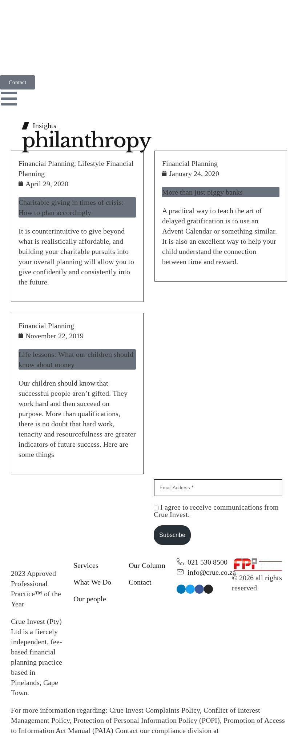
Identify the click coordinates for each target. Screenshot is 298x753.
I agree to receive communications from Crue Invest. (216, 510)
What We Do (92, 582)
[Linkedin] (181, 589)
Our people (89, 599)
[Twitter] (190, 589)
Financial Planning (46, 163)
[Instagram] (208, 589)
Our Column (147, 565)
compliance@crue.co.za (46, 741)
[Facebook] (199, 589)
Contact (140, 582)
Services (85, 565)
